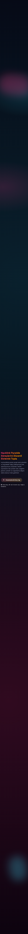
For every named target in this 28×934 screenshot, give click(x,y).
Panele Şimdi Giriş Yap (13, 480)
